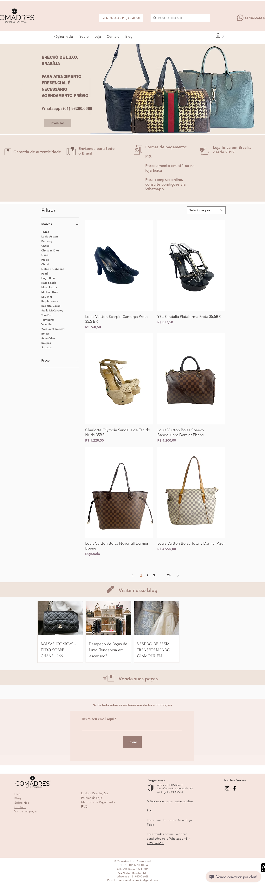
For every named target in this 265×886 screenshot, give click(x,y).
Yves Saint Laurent (52, 329)
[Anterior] (21, 87)
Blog (17, 798)
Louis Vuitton (49, 236)
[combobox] (206, 210)
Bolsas (45, 333)
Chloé (45, 264)
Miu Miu (46, 296)
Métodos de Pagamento (98, 802)
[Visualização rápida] (119, 265)
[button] (221, 35)
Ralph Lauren (49, 301)
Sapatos (46, 347)
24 (169, 575)
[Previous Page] (132, 575)
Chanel (45, 246)
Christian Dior (50, 250)
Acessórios (48, 338)
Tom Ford (47, 315)
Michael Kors (49, 292)
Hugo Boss (48, 278)
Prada (45, 259)
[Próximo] (244, 87)
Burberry (46, 241)
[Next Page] (178, 575)
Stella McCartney (52, 310)
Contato (20, 807)
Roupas (46, 343)
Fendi (44, 273)
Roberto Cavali (51, 306)
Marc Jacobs (49, 287)
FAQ (84, 806)
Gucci (44, 255)
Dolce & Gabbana (52, 269)
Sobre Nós (21, 802)
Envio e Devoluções (94, 793)
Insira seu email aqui (98, 719)
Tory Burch (48, 320)
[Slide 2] (134, 126)
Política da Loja (91, 798)
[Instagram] (227, 788)
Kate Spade (48, 282)
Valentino (47, 324)
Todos (45, 232)
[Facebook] (234, 788)
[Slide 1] (131, 126)
